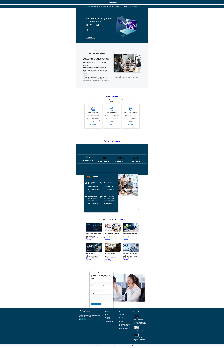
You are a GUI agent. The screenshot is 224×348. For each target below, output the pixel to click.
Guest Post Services (123, 328)
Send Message (96, 304)
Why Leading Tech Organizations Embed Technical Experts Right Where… (94, 255)
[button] (119, 6)
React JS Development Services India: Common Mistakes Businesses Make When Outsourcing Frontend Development (140, 322)
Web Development (123, 326)
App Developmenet (123, 325)
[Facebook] (80, 319)
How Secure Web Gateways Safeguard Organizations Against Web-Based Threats (130, 255)
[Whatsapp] (82, 319)
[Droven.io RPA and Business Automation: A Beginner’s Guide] (136, 334)
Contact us (130, 6)
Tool (135, 6)
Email (92, 288)
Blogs (113, 6)
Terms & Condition (109, 321)
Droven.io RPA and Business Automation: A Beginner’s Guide (131, 234)
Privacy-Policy (108, 319)
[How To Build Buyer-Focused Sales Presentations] (136, 327)
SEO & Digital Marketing (124, 324)
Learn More (93, 124)
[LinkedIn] (85, 319)
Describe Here (94, 293)
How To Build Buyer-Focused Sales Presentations (112, 234)
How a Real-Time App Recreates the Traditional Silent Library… (112, 255)
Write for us (107, 317)
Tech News (93, 6)
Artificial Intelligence (101, 6)
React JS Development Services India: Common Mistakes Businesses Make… (94, 235)
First (91, 285)
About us (124, 6)
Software (109, 6)
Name (92, 280)
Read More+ (89, 239)
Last (103, 285)
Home (88, 6)
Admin (88, 237)
